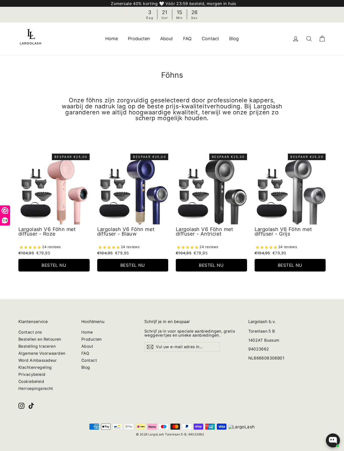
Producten (139, 38)
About (166, 38)
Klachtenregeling (35, 367)
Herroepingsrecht (35, 388)
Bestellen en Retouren (39, 339)
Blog (234, 38)
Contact (210, 38)
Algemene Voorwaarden (41, 353)
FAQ (187, 38)
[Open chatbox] (333, 440)
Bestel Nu (54, 265)
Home (111, 38)
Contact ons (30, 332)
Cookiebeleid (31, 381)
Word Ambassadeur (37, 360)
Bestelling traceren (37, 346)
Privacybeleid (32, 374)
